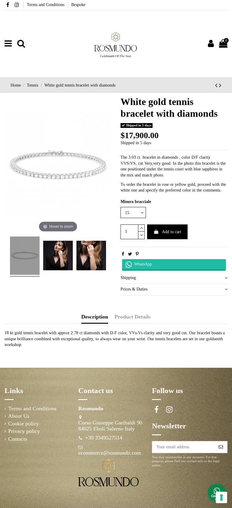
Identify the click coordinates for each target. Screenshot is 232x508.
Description (94, 317)
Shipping (128, 277)
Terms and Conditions (46, 4)
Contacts (17, 439)
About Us (18, 416)
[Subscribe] (220, 447)
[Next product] (220, 85)
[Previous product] (217, 85)
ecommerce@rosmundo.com (109, 453)
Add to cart (171, 232)
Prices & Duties (134, 289)
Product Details (132, 317)
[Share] (123, 254)
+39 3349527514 (103, 438)
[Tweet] (130, 254)
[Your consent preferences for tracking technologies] (221, 497)
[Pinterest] (137, 254)
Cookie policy (23, 424)
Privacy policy (24, 431)
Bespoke (78, 4)
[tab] (174, 278)
